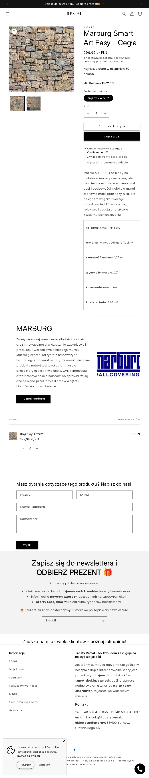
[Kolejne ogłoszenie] (142, 4)
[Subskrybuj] (103, 620)
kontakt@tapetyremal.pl (105, 717)
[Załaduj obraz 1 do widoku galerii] (17, 103)
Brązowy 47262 (98, 98)
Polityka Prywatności (23, 686)
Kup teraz (111, 136)
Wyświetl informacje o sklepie (107, 162)
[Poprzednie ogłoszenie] (7, 4)
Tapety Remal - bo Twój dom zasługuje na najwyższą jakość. (72, 756)
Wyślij (27, 545)
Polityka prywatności (67, 760)
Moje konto (16, 669)
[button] (8, 14)
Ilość (86, 106)
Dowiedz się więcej (28, 755)
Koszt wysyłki (122, 57)
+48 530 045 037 (127, 712)
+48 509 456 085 (95, 712)
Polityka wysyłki (126, 760)
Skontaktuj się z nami (23, 702)
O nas (13, 694)
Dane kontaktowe (67, 764)
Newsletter (16, 710)
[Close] (64, 741)
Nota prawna (87, 764)
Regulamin (16, 677)
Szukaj (13, 661)
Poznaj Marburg (33, 399)
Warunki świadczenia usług (98, 760)
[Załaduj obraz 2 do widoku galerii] (33, 103)
